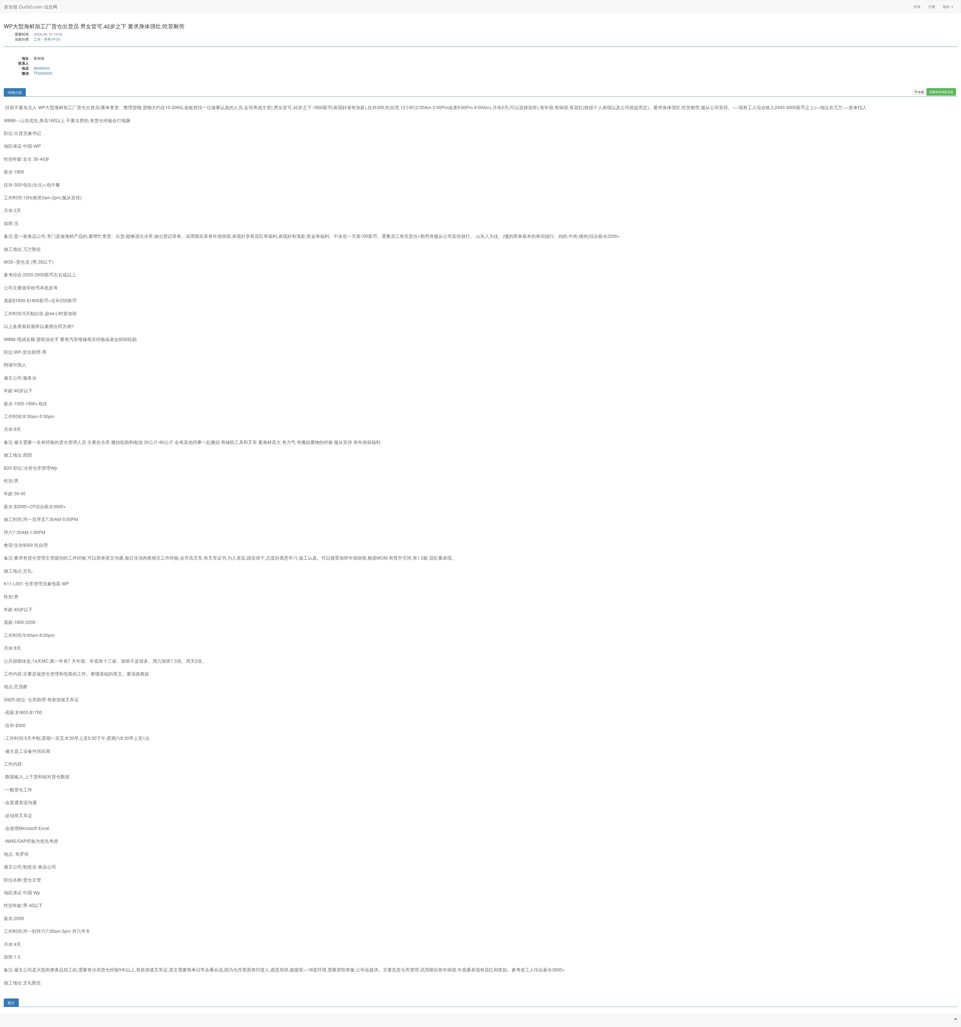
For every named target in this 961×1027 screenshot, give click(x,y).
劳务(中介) (52, 39)
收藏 (920, 92)
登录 (917, 6)
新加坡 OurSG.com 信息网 (30, 6)
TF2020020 (43, 73)
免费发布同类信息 (941, 92)
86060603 (42, 68)
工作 (37, 39)
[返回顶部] (956, 1019)
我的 (947, 6)
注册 (931, 6)
